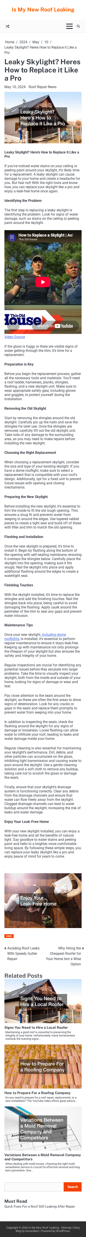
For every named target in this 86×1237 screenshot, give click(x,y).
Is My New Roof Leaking (43, 9)
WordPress (63, 1231)
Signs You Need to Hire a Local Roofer (36, 1027)
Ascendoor (32, 1231)
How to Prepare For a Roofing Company (37, 1093)
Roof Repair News (42, 87)
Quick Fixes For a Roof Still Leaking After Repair (39, 1207)
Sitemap (66, 1227)
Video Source (14, 337)
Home (9, 936)
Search (72, 1187)
